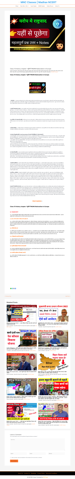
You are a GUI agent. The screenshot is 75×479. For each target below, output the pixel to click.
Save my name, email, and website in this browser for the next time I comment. (27, 457)
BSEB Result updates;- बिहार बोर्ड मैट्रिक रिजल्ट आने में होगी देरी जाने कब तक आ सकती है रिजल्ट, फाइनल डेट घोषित (52, 348)
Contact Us (27, 473)
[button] (28, 6)
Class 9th (44, 71)
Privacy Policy (41, 473)
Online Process (50, 6)
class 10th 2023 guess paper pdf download (25, 71)
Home (17, 6)
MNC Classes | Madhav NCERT (38, 2)
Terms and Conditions (51, 473)
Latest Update (33, 6)
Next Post (68, 296)
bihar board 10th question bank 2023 (41, 70)
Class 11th (36, 71)
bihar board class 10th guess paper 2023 (26, 70)
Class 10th (15, 71)
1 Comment (40, 326)
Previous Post (8, 296)
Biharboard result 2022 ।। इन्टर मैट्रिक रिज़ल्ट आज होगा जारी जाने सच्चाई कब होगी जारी (22, 323)
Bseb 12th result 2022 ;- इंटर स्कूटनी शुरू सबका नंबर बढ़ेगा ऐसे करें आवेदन (21, 372)
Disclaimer (33, 473)
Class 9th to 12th (23, 6)
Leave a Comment (13, 70)
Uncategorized (41, 375)
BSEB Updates (41, 6)
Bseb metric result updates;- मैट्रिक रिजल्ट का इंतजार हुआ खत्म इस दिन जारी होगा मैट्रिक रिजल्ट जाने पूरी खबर (21, 397)
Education (49, 71)
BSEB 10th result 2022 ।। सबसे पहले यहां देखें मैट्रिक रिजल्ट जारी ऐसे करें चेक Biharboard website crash (21, 422)
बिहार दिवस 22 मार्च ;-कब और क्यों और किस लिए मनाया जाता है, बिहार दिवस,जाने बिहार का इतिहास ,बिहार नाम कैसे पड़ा (52, 372)
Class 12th (40, 71)
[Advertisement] (37, 59)
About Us (57, 6)
